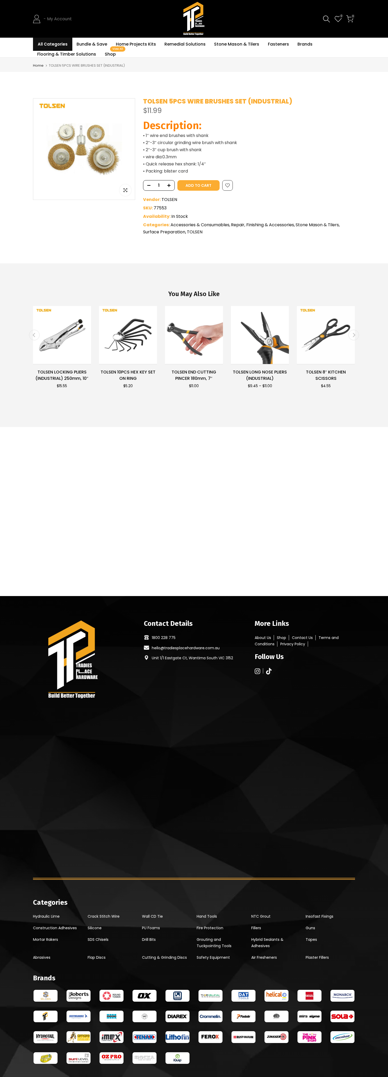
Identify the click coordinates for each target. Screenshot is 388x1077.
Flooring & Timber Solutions (66, 54)
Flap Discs (97, 957)
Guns (310, 928)
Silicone (95, 928)
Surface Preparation (164, 232)
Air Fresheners (264, 957)
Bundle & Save (92, 44)
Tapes (311, 939)
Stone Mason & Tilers (236, 44)
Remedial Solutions (185, 44)
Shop (112, 54)
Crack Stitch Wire (104, 916)
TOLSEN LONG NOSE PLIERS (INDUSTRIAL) (260, 375)
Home (38, 65)
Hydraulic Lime (46, 916)
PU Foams (151, 928)
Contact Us (302, 637)
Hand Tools (207, 916)
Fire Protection (210, 928)
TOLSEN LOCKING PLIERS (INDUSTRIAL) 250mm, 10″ (62, 375)
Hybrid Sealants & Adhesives (267, 942)
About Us (263, 637)
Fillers (256, 928)
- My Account (58, 19)
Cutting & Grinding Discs (164, 957)
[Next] (353, 335)
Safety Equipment (213, 957)
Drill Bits (149, 939)
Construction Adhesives (55, 928)
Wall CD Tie (152, 916)
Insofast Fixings (319, 916)
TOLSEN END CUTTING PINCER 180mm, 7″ (194, 375)
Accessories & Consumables (200, 225)
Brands (305, 44)
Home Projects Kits (136, 44)
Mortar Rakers (45, 939)
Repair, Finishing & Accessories (262, 225)
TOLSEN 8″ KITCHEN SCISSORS (326, 375)
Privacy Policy (292, 644)
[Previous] (34, 335)
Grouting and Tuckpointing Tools (214, 942)
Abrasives (41, 957)
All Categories (53, 44)
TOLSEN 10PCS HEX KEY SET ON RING (128, 375)
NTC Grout (261, 916)
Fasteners (278, 44)
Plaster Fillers (317, 957)
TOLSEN (169, 199)
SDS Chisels (98, 939)
